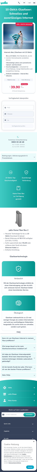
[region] (19, 455)
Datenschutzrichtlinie (15, 463)
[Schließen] (34, 441)
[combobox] (18, 107)
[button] (18, 157)
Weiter (30, 467)
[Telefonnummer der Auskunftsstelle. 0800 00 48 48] (19, 3)
